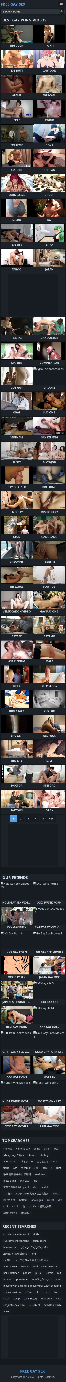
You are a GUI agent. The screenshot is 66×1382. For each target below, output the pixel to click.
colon (6, 1298)
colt (59, 1272)
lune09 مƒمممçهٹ (42, 1279)
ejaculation (9, 1180)
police (55, 1193)
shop (58, 1279)
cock (5, 1206)
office (29, 1292)
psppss (27, 1272)
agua (6, 1311)
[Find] (62, 11)
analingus (37, 1200)
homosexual (10, 1247)
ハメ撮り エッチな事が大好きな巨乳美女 (25, 1193)
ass (15, 1167)
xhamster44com (12, 1292)
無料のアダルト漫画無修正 (37, 1206)
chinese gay (23, 1148)
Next (52, 818)
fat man (7, 1279)
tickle (6, 1167)
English (61, 4)
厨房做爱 (24, 1180)
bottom (23, 1200)
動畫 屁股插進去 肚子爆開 (17, 1174)
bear (57, 1148)
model (44, 1187)
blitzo (39, 1292)
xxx (60, 1200)
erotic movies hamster (45, 1266)
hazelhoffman (11, 1272)
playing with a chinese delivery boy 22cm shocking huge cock (32, 1286)
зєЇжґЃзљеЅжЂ (52, 1305)
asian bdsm (39, 1240)
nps (48, 1292)
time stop (46, 1298)
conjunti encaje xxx (14, 1305)
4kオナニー (27, 1161)
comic (15, 1206)
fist (56, 1292)
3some (32, 1155)
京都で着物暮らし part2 (16, 1187)
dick (36, 1180)
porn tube (22, 1279)
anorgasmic (10, 1161)
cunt (58, 1167)
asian (47, 1148)
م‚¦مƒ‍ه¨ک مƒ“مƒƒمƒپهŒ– (34, 1247)
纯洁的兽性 (9, 1200)
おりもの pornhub (47, 1161)
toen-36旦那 (30, 1298)
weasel (25, 1266)
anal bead (40, 1174)
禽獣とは (47, 1167)
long (33, 1253)
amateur (25, 1212)
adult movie (10, 1212)
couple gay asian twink (16, 1234)
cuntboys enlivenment (16, 1240)
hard (58, 1298)
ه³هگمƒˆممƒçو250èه (13, 1155)
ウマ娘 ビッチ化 (29, 1167)
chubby (44, 1155)
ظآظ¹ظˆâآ (34, 1305)
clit (35, 1187)
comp (17, 1298)
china (37, 1148)
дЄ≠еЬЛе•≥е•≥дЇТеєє (15, 1253)
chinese (7, 1148)
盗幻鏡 (50, 1200)
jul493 (38, 1272)
